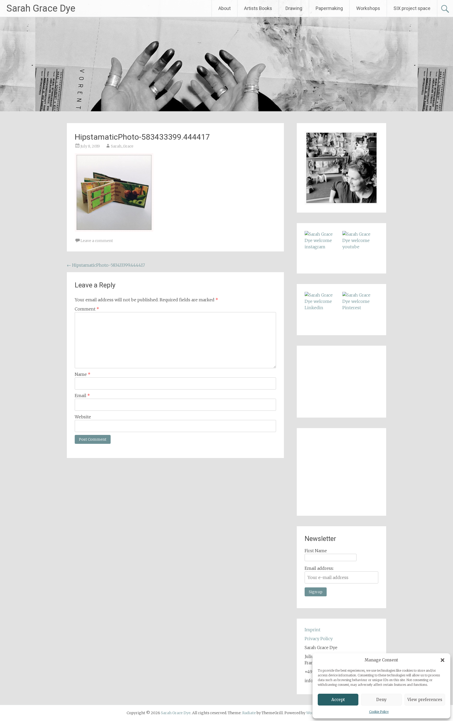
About (224, 8)
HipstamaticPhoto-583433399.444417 (106, 265)
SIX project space (411, 8)
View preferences (424, 699)
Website (83, 416)
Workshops (368, 8)
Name (82, 374)
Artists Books (258, 8)
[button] (442, 660)
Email (82, 395)
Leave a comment (96, 240)
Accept (338, 699)
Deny (381, 699)
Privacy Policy (319, 638)
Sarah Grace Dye (41, 8)
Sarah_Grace (122, 146)
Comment (87, 309)
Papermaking (329, 8)
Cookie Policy (379, 712)
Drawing (293, 8)
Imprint (312, 629)
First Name (316, 550)
